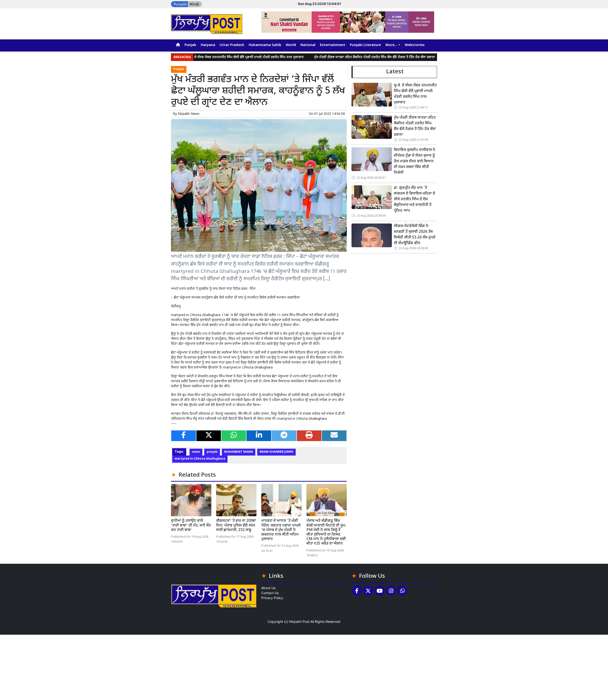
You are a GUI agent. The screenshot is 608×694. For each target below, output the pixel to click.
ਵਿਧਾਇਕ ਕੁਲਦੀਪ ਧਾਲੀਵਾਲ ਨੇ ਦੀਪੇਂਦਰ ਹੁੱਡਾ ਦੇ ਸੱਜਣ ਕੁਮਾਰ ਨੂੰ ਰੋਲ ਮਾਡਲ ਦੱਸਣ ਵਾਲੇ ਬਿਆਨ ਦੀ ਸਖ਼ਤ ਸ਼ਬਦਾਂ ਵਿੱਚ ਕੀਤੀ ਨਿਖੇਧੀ (415, 161)
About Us (268, 588)
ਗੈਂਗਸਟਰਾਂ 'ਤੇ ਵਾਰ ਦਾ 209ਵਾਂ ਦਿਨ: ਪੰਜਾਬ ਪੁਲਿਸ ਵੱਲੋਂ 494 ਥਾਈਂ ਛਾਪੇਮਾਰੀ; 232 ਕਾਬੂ (236, 525)
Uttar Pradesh (232, 45)
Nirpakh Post (299, 621)
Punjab (190, 45)
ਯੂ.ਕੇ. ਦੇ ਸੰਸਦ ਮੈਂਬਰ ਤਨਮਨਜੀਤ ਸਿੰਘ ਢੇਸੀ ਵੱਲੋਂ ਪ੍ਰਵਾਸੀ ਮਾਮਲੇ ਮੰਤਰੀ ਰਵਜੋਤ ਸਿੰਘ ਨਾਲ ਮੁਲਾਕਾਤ (217, 57)
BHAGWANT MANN (238, 452)
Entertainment (332, 45)
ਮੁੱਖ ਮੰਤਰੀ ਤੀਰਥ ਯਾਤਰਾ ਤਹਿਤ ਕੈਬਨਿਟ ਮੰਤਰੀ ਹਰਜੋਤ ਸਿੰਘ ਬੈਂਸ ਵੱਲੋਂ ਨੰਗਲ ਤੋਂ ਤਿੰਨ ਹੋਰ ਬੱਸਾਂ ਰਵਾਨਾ (347, 57)
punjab (212, 452)
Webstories (415, 45)
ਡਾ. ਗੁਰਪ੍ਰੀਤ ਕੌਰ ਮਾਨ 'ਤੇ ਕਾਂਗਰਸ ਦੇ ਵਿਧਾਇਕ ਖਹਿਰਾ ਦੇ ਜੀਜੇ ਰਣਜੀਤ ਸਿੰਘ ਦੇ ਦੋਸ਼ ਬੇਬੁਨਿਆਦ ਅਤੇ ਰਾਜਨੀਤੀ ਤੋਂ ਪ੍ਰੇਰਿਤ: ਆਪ (414, 199)
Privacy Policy (272, 598)
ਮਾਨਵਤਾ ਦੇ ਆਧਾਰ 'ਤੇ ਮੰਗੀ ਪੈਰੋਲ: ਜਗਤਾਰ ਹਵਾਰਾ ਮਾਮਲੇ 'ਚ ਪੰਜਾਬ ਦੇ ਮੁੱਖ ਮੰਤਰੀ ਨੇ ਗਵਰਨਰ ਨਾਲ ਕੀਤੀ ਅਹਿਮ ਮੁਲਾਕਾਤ (280, 530)
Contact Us (270, 593)
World (291, 45)
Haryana (208, 45)
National (307, 45)
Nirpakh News (189, 114)
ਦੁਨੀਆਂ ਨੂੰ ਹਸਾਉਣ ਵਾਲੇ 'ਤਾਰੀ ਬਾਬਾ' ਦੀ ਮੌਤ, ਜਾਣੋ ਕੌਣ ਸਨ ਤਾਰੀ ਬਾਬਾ (191, 525)
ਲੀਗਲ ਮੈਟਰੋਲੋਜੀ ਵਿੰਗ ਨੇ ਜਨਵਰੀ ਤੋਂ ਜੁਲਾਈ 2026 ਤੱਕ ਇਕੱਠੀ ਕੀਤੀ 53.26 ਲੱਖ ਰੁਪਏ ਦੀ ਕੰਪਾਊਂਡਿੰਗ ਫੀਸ (414, 235)
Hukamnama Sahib (265, 45)
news (196, 452)
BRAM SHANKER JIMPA (276, 452)
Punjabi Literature (365, 45)
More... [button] (391, 45)
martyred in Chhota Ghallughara (200, 459)
